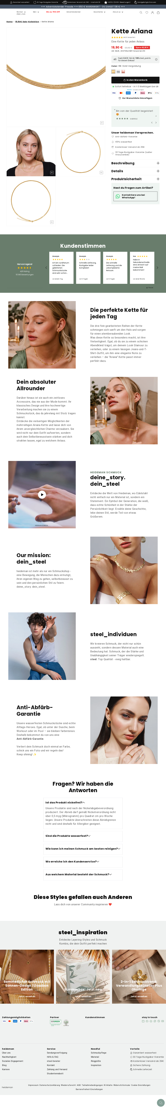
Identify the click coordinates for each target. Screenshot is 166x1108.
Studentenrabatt (55, 1073)
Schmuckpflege (98, 1053)
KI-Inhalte (108, 1085)
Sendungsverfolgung (57, 1053)
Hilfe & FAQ (52, 1057)
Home (9, 22)
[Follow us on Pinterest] (151, 1021)
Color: (114, 66)
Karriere (6, 1069)
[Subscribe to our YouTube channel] (162, 1021)
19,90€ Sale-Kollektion (27, 21)
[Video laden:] (42, 494)
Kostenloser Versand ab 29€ (148, 1061)
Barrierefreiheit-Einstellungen (89, 1089)
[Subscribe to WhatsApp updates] (155, 1021)
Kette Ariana (48, 21)
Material (95, 1057)
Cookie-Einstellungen (140, 1085)
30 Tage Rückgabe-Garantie (148, 1056)
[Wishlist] (147, 12)
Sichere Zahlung (141, 1065)
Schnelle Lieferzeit (142, 1069)
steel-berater (53, 1061)
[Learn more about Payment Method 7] (157, 92)
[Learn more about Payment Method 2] (121, 92)
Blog (4, 1065)
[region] (102, 267)
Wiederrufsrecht (68, 1085)
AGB (79, 1085)
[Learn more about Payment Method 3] (128, 92)
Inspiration (96, 1065)
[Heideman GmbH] (7, 12)
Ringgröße (96, 1061)
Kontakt (51, 1065)
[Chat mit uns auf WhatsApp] (161, 1103)
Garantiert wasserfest (145, 1052)
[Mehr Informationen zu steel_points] (156, 59)
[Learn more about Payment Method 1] (113, 92)
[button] (18, 12)
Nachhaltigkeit (9, 1057)
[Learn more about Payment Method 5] (142, 92)
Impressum (33, 1085)
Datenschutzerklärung (50, 1085)
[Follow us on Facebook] (147, 1021)
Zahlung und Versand (57, 1069)
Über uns (6, 1053)
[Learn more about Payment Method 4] (135, 92)
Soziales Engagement (12, 1061)
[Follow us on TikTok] (158, 1021)
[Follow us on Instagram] (143, 1021)
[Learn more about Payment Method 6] (149, 92)
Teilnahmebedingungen (92, 1085)
